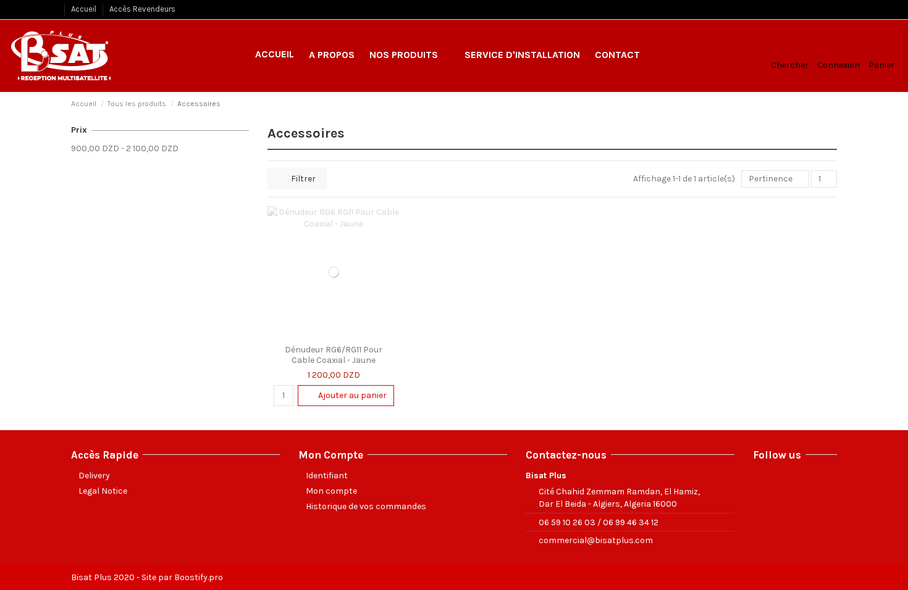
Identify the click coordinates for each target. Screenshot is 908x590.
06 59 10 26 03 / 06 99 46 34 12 (598, 522)
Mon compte (331, 491)
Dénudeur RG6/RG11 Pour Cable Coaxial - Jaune (333, 354)
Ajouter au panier (352, 395)
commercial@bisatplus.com (596, 540)
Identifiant (327, 475)
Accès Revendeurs (142, 9)
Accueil (84, 9)
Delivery (94, 475)
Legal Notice (102, 491)
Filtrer (302, 178)
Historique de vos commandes (366, 506)
